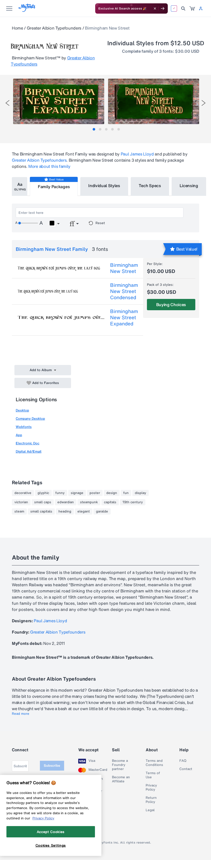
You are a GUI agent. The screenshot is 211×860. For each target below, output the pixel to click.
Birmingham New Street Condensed (124, 291)
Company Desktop (30, 418)
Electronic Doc (27, 443)
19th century (132, 502)
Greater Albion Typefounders (54, 28)
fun (126, 493)
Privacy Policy (151, 787)
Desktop (22, 410)
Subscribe (52, 765)
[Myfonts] (27, 10)
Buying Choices (171, 304)
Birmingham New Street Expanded (124, 317)
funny (60, 493)
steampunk (89, 502)
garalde (102, 511)
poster (95, 493)
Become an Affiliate (121, 779)
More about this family (49, 166)
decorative (22, 493)
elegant (83, 511)
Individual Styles (104, 185)
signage (77, 493)
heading (64, 511)
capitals (110, 502)
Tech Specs (150, 185)
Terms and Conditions (154, 763)
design (111, 493)
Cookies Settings (51, 845)
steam (19, 511)
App (19, 435)
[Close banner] (155, 8)
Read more (20, 714)
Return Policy (151, 800)
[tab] (94, 129)
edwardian (65, 502)
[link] (192, 8)
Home (17, 28)
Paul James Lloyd (137, 154)
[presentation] (7, 103)
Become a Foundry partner (120, 765)
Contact (185, 769)
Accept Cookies (51, 831)
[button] (54, 223)
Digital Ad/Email (28, 451)
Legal (150, 810)
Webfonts (24, 426)
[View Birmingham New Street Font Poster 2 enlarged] (153, 101)
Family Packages (54, 187)
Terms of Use (153, 775)
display (140, 493)
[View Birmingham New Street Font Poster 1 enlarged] (58, 101)
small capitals (41, 511)
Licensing (189, 185)
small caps (42, 502)
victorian (21, 502)
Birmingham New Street (124, 268)
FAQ (182, 761)
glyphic (43, 493)
